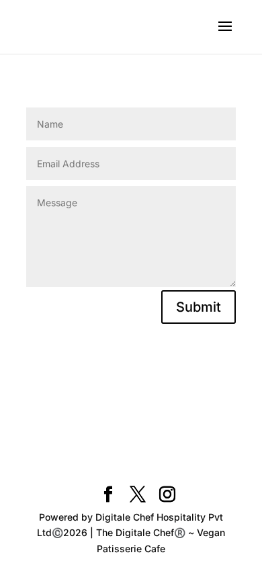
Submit (198, 307)
